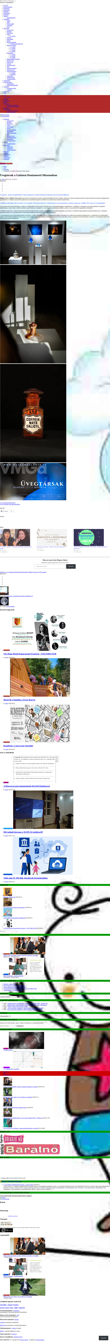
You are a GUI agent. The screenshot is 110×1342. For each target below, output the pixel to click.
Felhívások (6, 8)
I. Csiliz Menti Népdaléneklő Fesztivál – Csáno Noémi (18, 1169)
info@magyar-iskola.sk (12, 1200)
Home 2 (9, 97)
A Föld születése (10, 606)
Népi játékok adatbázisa (12, 105)
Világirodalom (11, 77)
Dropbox (16, 1289)
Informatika (10, 39)
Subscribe (71, 566)
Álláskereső (6, 108)
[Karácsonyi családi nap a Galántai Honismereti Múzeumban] (54, 537)
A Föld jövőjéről (7, 1050)
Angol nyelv (10, 30)
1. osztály (12, 47)
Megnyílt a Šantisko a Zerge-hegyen (19, 700)
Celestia (14, 1312)
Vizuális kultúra (11, 79)
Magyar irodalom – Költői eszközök (13, 976)
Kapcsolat (5, 99)
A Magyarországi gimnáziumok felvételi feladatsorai (26, 786)
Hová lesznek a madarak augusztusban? (14, 907)
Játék (8, 22)
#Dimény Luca (4, 572)
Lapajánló (9, 25)
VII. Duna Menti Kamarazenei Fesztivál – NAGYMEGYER (29, 654)
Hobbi (8, 20)
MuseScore (3, 1309)
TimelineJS (16, 1295)
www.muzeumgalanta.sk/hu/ (7, 502)
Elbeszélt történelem (12, 85)
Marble (2, 1315)
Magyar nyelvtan (11, 45)
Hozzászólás (6, 1075)
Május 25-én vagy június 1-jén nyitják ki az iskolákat (17, 1097)
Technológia (6, 80)
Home (4, 95)
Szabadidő (6, 19)
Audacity (10, 1289)
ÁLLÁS (5, 5)
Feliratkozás (20, 1026)
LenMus (2, 1306)
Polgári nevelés (11, 65)
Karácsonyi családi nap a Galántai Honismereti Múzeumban (51, 546)
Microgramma (40, 1324)
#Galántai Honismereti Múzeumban (18, 572)
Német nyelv (10, 60)
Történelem (10, 76)
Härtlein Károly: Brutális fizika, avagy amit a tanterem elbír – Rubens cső (28, 1003)
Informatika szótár (11, 112)
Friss (4, 1073)
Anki (17, 1299)
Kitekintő (6, 11)
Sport (8, 27)
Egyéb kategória (7, 7)
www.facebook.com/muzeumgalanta (10, 504)
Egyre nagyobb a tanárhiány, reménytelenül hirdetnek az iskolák (25, 1008)
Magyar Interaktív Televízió (11, 1165)
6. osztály (12, 48)
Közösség (6, 14)
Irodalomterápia (11, 17)
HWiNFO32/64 (18, 1321)
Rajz (8, 67)
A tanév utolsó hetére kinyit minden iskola (14, 1107)
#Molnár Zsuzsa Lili (33, 572)
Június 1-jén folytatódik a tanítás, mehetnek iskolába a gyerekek (20, 955)
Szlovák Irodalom (11, 68)
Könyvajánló (10, 24)
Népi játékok (6, 104)
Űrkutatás (13, 74)
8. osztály (12, 36)
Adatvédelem (6, 101)
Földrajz (9, 37)
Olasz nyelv (10, 62)
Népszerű (6, 1072)
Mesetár (5, 102)
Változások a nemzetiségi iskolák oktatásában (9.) (19, 596)
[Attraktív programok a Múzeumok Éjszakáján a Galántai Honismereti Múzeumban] (91, 537)
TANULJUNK (6, 109)
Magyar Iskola (24, 1324)
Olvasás (9, 63)
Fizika (8, 34)
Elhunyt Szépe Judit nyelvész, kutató (18, 1006)
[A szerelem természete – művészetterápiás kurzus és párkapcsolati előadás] (17, 537)
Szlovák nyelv (11, 70)
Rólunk (5, 98)
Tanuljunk (6, 28)
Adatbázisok (10, 83)
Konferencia (6, 13)
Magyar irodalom (11, 42)
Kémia (8, 40)
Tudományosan (7, 82)
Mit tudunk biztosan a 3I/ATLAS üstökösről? (23, 832)
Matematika (10, 53)
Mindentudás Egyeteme (13, 59)
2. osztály (12, 54)
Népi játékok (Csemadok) (13, 106)
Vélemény (6, 86)
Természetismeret (11, 71)
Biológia (9, 31)
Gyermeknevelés (11, 88)
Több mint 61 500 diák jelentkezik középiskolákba (25, 878)
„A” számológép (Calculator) (11, 1069)
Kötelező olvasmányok (16, 44)
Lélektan (9, 90)
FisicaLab (14, 1318)
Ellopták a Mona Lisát (9, 897)
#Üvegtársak (43, 572)
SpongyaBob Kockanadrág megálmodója (14, 918)
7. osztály (12, 50)
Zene (4, 93)
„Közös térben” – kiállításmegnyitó (12, 990)
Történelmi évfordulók (12, 110)
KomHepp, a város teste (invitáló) (18, 746)
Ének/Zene (10, 33)
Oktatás (5, 16)
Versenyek (6, 91)
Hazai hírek (6, 10)
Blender (17, 1303)
